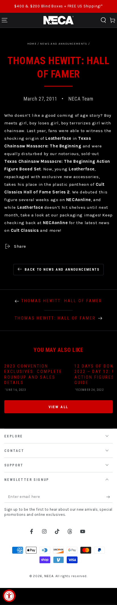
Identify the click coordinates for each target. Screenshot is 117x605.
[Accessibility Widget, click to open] (9, 595)
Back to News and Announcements (62, 270)
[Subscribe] (109, 497)
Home (32, 43)
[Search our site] (103, 20)
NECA (48, 576)
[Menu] (4, 20)
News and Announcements (63, 43)
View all (58, 407)
